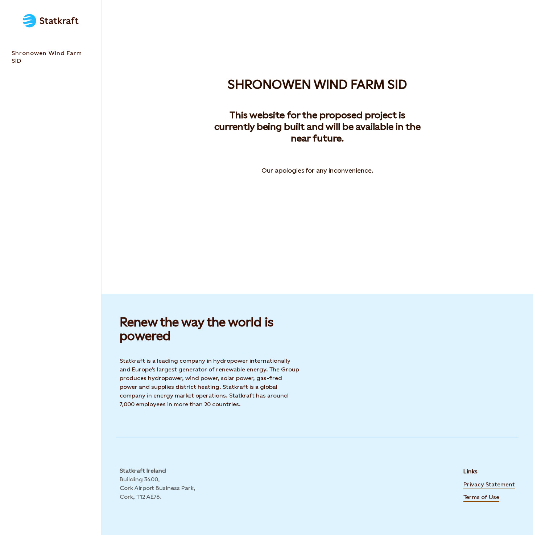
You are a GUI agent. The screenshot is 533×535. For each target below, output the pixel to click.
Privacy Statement (489, 484)
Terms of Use (481, 497)
